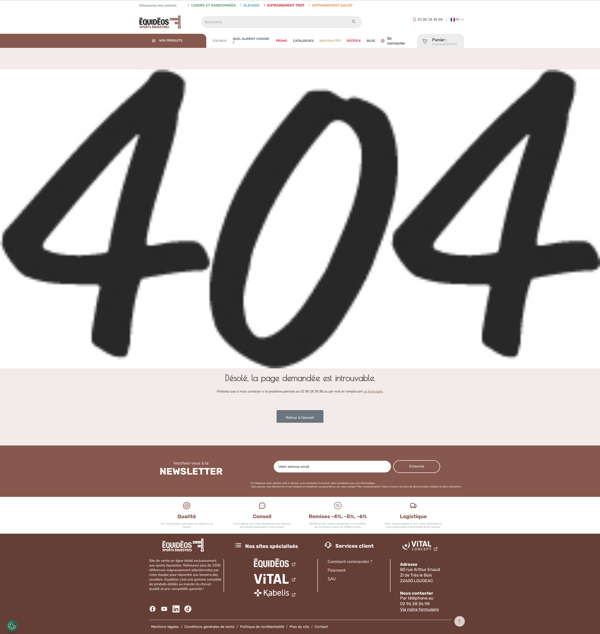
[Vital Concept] (421, 547)
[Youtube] (165, 608)
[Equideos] (275, 563)
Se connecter (396, 40)
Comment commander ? (350, 561)
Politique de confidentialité (262, 627)
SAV (332, 579)
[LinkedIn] (176, 608)
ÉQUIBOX (220, 41)
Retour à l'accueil (300, 417)
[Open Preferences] (12, 626)
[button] (457, 19)
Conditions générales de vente (209, 627)
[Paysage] (275, 594)
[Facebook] (153, 608)
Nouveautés (330, 41)
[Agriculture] (275, 579)
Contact (321, 627)
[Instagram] (188, 608)
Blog (371, 41)
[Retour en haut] (459, 621)
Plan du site (299, 627)
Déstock (354, 41)
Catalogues (303, 41)
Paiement (336, 570)
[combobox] (273, 22)
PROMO (281, 41)
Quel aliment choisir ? (251, 41)
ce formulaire (373, 391)
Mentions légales (165, 627)
